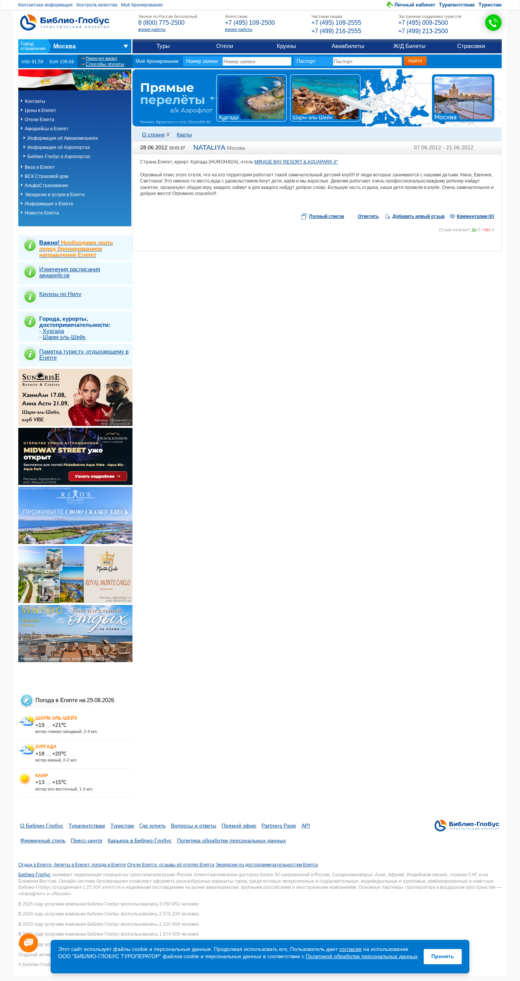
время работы (152, 29)
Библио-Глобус (34, 874)
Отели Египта (39, 119)
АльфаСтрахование (46, 185)
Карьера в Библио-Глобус (140, 840)
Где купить (152, 826)
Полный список (326, 216)
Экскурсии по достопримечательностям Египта (266, 864)
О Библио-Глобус (41, 826)
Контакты (35, 101)
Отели (224, 46)
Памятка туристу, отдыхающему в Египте (84, 354)
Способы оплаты (105, 64)
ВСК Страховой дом (46, 176)
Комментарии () (475, 216)
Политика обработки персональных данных (231, 840)
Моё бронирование (142, 5)
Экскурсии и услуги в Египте (55, 194)
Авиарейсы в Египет (47, 128)
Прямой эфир (239, 826)
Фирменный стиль (42, 840)
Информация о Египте (49, 203)
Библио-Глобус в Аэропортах (58, 156)
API (305, 826)
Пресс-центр (86, 840)
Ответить (368, 216)
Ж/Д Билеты (409, 46)
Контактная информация (45, 5)
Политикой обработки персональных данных (362, 956)
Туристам (490, 5)
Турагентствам (457, 5)
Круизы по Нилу (60, 294)
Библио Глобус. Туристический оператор (64, 22)
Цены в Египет (40, 110)
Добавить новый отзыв (418, 216)
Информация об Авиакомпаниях (62, 138)
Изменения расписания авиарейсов (69, 272)
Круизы (286, 46)
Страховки (471, 46)
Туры (163, 46)
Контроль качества (97, 5)
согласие (350, 949)
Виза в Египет (40, 167)
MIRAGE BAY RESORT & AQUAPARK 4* (296, 162)
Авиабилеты (348, 46)
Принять (442, 956)
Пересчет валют (101, 58)
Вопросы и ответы (193, 826)
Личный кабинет (414, 5)
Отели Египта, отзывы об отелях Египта (170, 864)
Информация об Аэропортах (58, 147)
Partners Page (279, 826)
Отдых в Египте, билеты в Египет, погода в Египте (72, 864)
